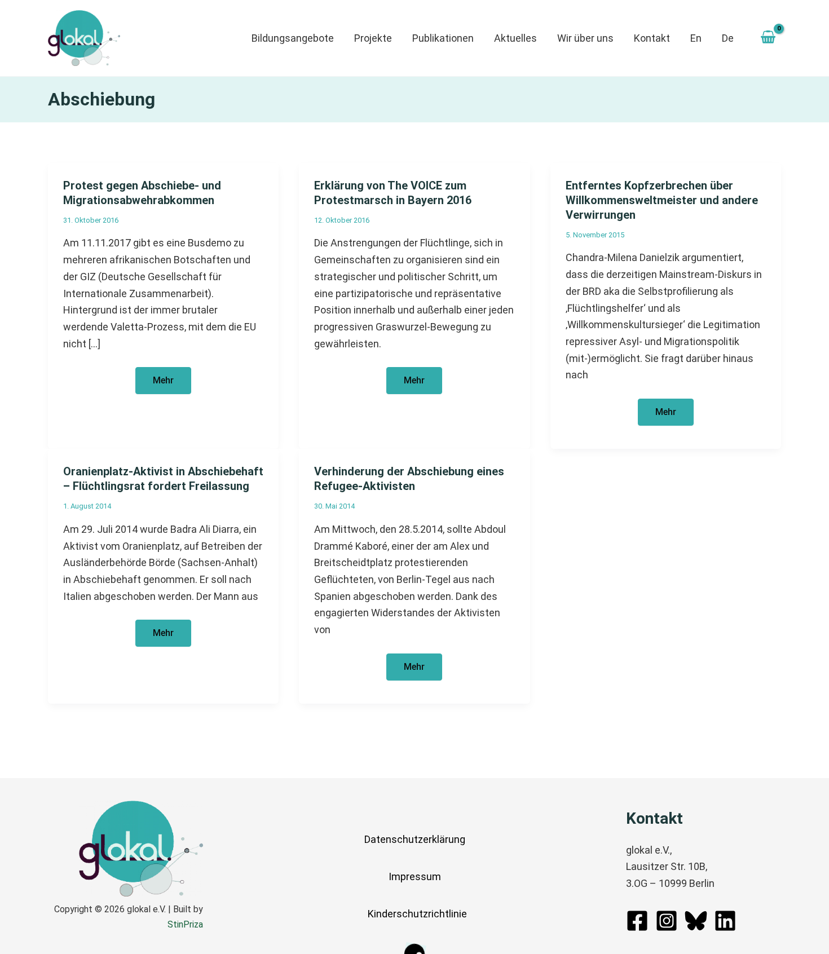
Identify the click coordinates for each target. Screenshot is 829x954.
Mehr (171, 384)
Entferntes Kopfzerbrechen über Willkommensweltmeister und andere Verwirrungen (662, 200)
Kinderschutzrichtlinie (417, 914)
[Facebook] (637, 920)
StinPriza (185, 924)
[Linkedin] (725, 920)
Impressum (415, 876)
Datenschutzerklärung (414, 839)
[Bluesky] (696, 920)
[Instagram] (666, 920)
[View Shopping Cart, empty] (768, 38)
